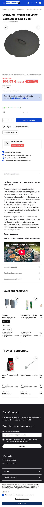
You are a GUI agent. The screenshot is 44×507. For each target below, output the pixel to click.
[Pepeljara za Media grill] (10, 305)
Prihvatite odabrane (22, 499)
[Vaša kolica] (39, 2)
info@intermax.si (10, 460)
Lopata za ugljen (29, 375)
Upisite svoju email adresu (11, 431)
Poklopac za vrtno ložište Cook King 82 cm (29, 9)
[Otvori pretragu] (27, 2)
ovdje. (27, 441)
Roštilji (13, 9)
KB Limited (6, 329)
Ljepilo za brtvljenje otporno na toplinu (29, 318)
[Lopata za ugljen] (29, 364)
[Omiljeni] (16, 298)
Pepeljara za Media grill (9, 318)
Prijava (22, 446)
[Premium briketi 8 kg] (10, 364)
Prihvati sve (22, 503)
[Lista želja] (35, 2)
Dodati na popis (9, 132)
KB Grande (6, 325)
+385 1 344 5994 (10, 463)
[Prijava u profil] (31, 2)
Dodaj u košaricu (29, 120)
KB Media (6, 321)
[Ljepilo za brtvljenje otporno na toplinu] (29, 305)
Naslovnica (5, 9)
